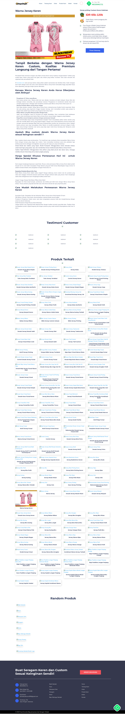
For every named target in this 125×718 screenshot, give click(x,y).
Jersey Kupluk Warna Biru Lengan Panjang (99, 575)
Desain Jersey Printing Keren (50, 269)
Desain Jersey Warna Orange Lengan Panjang (50, 296)
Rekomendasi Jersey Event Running (98, 485)
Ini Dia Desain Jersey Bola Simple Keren (99, 333)
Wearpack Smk (53, 689)
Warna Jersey (50, 493)
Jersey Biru (50, 470)
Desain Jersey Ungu (99, 287)
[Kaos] (31, 611)
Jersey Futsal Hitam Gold (26, 341)
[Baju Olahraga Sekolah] (31, 634)
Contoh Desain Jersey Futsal (26, 359)
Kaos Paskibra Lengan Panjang (26, 573)
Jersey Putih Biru (99, 530)
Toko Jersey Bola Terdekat (26, 278)
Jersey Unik (99, 477)
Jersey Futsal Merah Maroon (99, 412)
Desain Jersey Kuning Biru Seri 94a (50, 388)
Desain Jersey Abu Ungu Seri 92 (50, 367)
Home (40, 3)
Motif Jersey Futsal (26, 428)
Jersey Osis (50, 485)
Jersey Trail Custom (74, 341)
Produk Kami (62, 3)
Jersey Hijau (99, 470)
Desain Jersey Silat (50, 331)
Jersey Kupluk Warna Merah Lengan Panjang (74, 575)
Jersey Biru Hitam (99, 515)
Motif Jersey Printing (26, 352)
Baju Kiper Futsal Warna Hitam (74, 352)
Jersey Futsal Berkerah (74, 396)
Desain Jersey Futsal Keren (74, 377)
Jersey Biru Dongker (74, 515)
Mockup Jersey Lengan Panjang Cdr (99, 313)
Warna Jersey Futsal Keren (26, 439)
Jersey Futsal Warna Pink (26, 530)
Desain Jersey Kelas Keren (50, 287)
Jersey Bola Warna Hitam (50, 396)
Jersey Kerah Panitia (74, 420)
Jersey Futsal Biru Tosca (50, 405)
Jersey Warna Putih (99, 544)
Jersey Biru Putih (26, 470)
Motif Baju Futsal (98, 420)
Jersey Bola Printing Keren (74, 470)
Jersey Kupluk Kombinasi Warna (50, 583)
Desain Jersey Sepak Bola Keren (74, 387)
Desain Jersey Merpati (99, 493)
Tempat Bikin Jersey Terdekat (50, 352)
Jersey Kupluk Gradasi (26, 583)
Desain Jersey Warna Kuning (26, 294)
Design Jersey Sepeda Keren (50, 460)
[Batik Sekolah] (31, 605)
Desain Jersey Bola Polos (75, 439)
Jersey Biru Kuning (26, 522)
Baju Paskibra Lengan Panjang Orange (98, 554)
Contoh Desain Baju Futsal (98, 352)
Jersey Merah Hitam (50, 477)
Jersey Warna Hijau (75, 537)
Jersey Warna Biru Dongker (50, 552)
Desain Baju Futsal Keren (99, 359)
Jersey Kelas (75, 269)
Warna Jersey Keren (26, 508)
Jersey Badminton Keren (74, 460)
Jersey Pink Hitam (74, 477)
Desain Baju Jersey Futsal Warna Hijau (26, 369)
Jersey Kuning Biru (50, 530)
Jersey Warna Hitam (99, 537)
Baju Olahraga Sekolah (55, 697)
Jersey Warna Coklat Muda (50, 312)
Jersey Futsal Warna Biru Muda (50, 420)
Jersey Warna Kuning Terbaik (74, 312)
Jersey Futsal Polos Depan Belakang (26, 420)
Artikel (70, 3)
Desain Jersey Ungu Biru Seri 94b (99, 388)
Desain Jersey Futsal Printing (99, 377)
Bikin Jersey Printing (74, 321)
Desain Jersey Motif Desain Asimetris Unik (50, 451)
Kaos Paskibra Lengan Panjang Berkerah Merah (50, 564)
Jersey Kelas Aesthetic (74, 305)
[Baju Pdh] (31, 645)
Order (55, 3)
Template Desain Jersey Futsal (99, 428)
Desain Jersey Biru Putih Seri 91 (75, 367)
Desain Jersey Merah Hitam (74, 493)
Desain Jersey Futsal (26, 377)
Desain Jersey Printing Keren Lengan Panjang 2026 (26, 462)
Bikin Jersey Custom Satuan (50, 321)
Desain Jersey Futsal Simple (26, 387)
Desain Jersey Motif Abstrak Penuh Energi (99, 441)
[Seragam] (31, 622)
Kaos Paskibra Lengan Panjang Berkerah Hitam (74, 564)
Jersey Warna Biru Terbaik (26, 485)
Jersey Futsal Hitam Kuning (26, 412)
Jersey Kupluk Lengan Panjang (50, 573)
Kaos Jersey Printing (74, 485)
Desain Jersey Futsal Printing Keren (99, 279)
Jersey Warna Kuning (26, 544)
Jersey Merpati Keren (26, 312)
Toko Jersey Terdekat (50, 278)
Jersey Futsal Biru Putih (26, 405)
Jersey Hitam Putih (50, 305)
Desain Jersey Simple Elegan (74, 287)
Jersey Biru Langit (50, 522)
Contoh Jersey (50, 439)
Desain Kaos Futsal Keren (26, 396)
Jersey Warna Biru (50, 537)
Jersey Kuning (26, 477)
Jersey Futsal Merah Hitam (74, 412)
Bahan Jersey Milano (26, 321)
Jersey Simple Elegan (26, 537)
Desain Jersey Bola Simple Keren (26, 270)
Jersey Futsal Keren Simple (99, 294)
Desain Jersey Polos (99, 449)
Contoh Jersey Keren (74, 278)
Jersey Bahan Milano (50, 515)
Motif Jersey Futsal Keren (50, 428)
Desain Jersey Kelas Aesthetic (26, 287)
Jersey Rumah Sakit (50, 341)
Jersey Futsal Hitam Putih (99, 522)
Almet (50, 694)
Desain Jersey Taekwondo (74, 331)
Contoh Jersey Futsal (50, 359)
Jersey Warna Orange (74, 544)
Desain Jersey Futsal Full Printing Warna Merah (50, 379)
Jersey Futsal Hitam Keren (98, 405)
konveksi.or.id (20, 82)
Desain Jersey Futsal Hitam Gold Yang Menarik (99, 323)
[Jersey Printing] (31, 639)
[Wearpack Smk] (31, 616)
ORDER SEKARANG (90, 672)
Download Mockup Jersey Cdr (74, 294)
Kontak (75, 3)
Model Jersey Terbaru (99, 269)
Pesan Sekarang (95, 50)
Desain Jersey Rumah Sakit (26, 331)
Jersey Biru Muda (98, 460)
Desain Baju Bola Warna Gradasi (75, 359)
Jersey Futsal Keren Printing (50, 412)
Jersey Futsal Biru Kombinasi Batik (99, 397)
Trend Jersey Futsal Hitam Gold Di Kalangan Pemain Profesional (99, 344)
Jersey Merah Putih (99, 305)
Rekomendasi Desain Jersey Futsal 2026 (75, 431)
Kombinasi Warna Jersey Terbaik (74, 552)
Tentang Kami (48, 3)
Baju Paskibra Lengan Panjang (98, 562)
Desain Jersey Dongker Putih (99, 367)
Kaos (50, 686)
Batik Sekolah (53, 684)
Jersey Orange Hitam (74, 530)
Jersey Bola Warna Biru (74, 522)
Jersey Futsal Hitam (74, 405)
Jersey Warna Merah (50, 544)
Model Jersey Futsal (26, 552)
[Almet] (31, 628)
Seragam (51, 692)
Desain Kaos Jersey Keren (26, 515)
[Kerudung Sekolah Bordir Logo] (31, 651)
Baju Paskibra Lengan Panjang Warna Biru (26, 564)
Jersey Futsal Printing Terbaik (26, 305)
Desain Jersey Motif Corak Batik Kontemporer (26, 451)
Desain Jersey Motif (74, 449)
